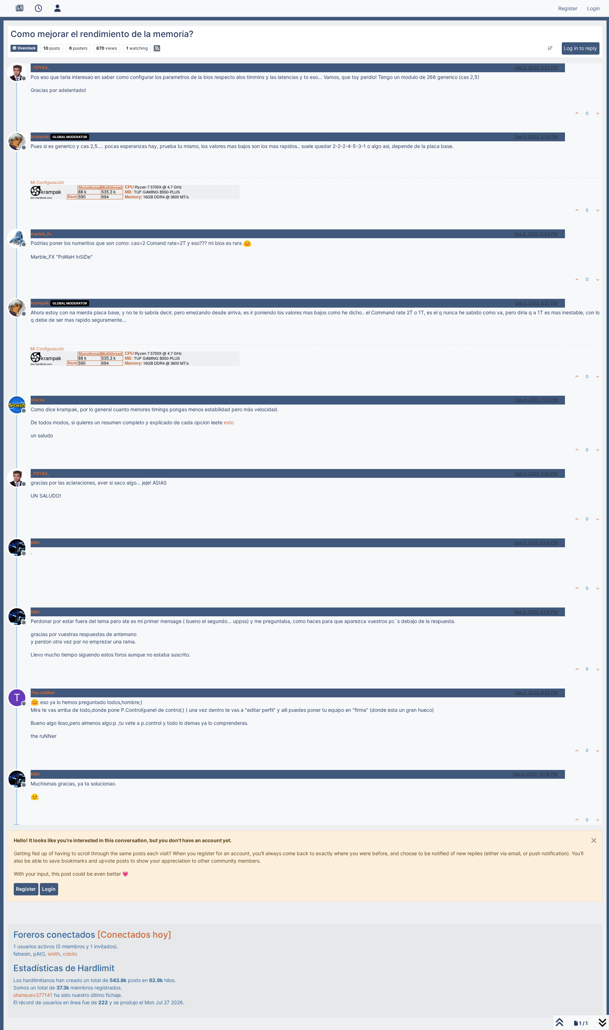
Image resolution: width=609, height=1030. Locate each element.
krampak (40, 136)
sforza (37, 399)
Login (49, 889)
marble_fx (41, 233)
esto (229, 422)
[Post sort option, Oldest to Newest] (550, 48)
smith (54, 954)
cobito (70, 954)
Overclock (26, 48)
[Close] (594, 840)
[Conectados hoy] (134, 934)
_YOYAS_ (40, 67)
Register (26, 889)
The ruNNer (43, 692)
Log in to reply (580, 48)
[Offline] (19, 72)
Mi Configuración (47, 182)
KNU (35, 542)
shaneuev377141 (33, 995)
